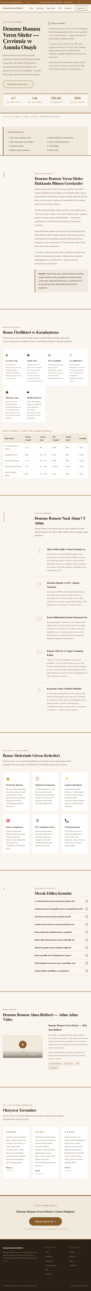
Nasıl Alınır (51, 8)
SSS (59, 8)
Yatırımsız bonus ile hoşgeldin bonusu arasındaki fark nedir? (61, 908)
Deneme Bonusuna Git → (18, 84)
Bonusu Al (81, 8)
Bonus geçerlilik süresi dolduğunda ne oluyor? (61, 955)
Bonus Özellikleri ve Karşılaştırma (61, 137)
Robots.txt (72, 1256)
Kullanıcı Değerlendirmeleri (20, 150)
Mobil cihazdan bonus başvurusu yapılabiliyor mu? (61, 963)
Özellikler (39, 8)
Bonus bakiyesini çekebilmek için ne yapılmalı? (61, 932)
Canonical (72, 1265)
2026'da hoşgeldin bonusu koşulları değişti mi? (61, 947)
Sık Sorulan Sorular (17, 146)
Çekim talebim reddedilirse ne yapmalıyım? (61, 970)
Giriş (31, 8)
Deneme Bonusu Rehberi (13, 8)
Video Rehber (54, 146)
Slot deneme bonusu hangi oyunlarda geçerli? (61, 916)
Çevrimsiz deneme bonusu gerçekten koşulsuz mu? (61, 901)
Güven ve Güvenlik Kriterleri (59, 142)
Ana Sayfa (6, 116)
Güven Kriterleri (51, 1265)
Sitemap (72, 1252)
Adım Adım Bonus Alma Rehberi (22, 142)
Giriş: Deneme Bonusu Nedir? (21, 137)
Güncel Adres (54, 150)
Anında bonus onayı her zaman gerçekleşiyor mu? (61, 924)
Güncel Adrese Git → (45, 1221)
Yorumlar (68, 8)
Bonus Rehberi (16, 116)
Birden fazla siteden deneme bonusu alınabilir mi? (61, 939)
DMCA (71, 1261)
